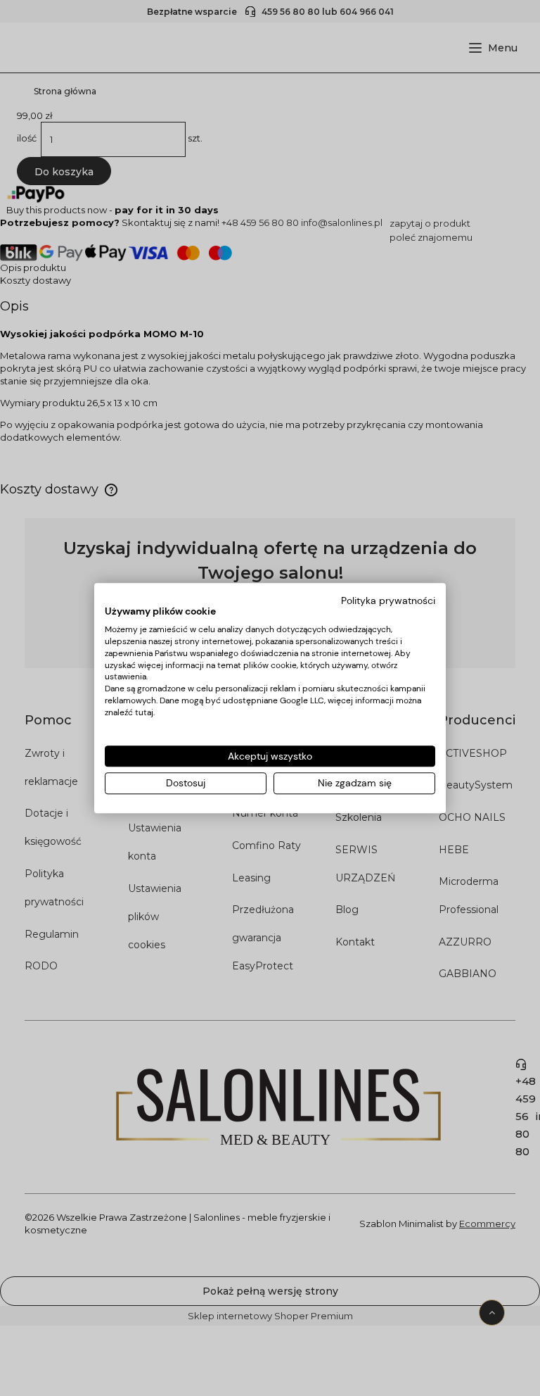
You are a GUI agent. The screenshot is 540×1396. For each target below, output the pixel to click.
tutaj (144, 712)
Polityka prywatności (388, 600)
